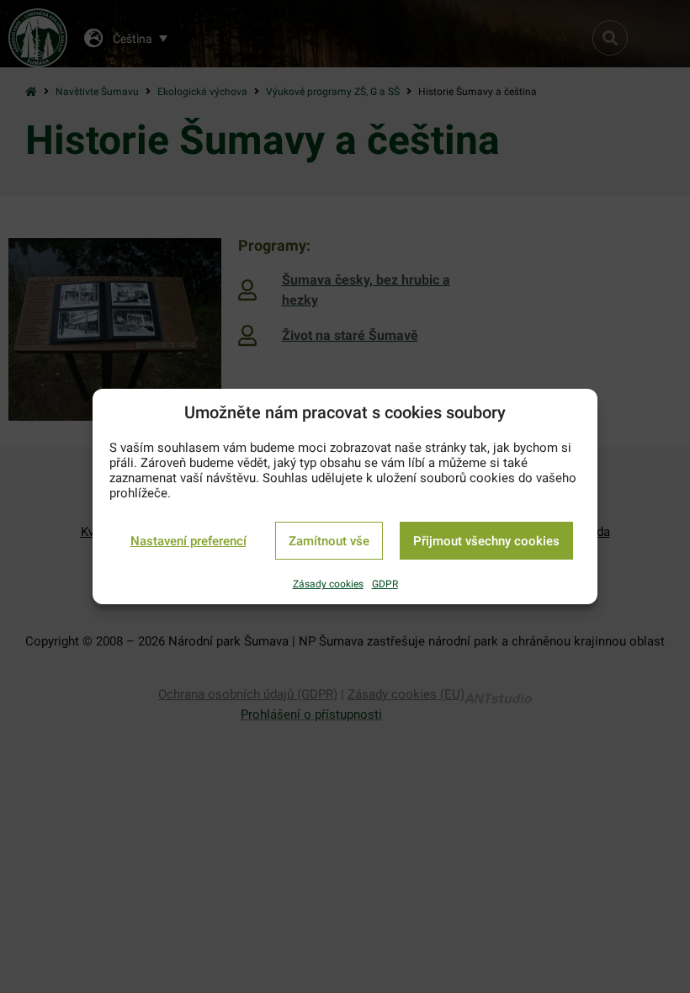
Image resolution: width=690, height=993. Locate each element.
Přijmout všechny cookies (486, 541)
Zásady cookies (328, 584)
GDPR (385, 584)
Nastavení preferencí (188, 541)
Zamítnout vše (329, 541)
